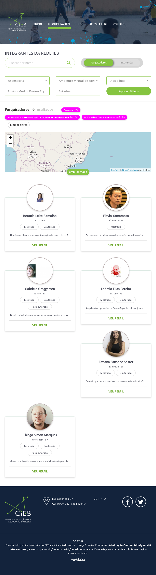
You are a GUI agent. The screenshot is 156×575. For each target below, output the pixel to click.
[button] (27, 80)
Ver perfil (40, 245)
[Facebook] (127, 501)
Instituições (126, 62)
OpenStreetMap (130, 170)
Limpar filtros (18, 125)
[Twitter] (140, 501)
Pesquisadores (99, 62)
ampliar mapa (78, 172)
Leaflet (114, 170)
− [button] (10, 143)
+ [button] (10, 137)
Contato (100, 499)
